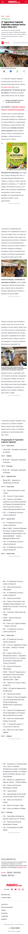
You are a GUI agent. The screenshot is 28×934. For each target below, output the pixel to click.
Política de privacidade (7, 907)
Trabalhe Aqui (4, 916)
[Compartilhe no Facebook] (11, 71)
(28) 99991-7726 (21, 867)
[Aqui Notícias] (14, 2)
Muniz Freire (7, 87)
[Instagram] (19, 889)
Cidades (8, 16)
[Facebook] (12, 889)
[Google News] (23, 889)
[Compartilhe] (24, 71)
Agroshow (9, 872)
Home (2, 16)
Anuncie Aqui (4, 913)
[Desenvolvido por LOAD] (18, 931)
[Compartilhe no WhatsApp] (17, 71)
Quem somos (4, 904)
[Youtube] (15, 889)
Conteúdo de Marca (6, 897)
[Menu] (2, 1)
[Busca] (26, 2)
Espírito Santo (17, 872)
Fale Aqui (3, 910)
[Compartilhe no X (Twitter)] (4, 71)
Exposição (4, 875)
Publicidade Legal (5, 894)
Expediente (4, 919)
